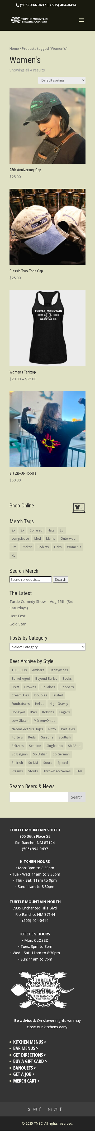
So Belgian (20, 754)
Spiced (63, 762)
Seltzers (18, 746)
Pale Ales (68, 729)
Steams (17, 771)
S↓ (30, 1109)
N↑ (50, 1109)
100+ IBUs (19, 670)
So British (40, 754)
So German (61, 754)
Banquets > (24, 1068)
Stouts (33, 771)
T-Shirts (43, 547)
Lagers (64, 712)
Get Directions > (29, 1055)
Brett (15, 687)
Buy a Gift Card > (30, 1061)
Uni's (58, 547)
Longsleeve (20, 538)
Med (37, 538)
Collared (36, 530)
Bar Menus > (25, 1048)
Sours (47, 762)
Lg (62, 530)
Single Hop (54, 746)
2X (13, 530)
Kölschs (48, 712)
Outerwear (68, 538)
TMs (79, 771)
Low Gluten (20, 720)
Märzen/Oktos (44, 720)
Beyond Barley (46, 678)
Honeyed (18, 712)
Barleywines (59, 670)
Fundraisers (21, 703)
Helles (39, 703)
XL (13, 555)
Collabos (48, 687)
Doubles (40, 695)
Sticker (27, 547)
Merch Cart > (26, 1081)
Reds (32, 737)
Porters (17, 737)
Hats (51, 530)
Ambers (38, 670)
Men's (50, 538)
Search (60, 579)
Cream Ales (20, 695)
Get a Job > (24, 1074)
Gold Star (18, 624)
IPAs (33, 712)
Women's (74, 547)
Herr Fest (18, 615)
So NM (33, 762)
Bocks (67, 678)
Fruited (58, 695)
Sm (14, 547)
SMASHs (74, 746)
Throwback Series (57, 771)
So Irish (17, 762)
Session (35, 746)
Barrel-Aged (21, 678)
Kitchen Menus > (29, 1042)
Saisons (47, 737)
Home (14, 48)
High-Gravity (59, 703)
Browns (30, 687)
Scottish (65, 737)
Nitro (52, 729)
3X (22, 530)
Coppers (67, 687)
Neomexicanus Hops (27, 729)
